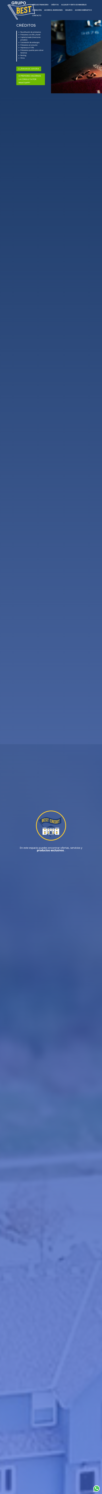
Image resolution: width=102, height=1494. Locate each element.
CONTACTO (36, 16)
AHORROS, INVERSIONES (53, 10)
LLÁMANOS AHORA (28, 69)
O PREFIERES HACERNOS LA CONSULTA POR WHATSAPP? (30, 79)
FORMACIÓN (37, 10)
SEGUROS (68, 10)
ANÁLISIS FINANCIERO (40, 5)
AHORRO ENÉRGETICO (83, 10)
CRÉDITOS (55, 5)
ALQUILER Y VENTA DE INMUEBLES (74, 5)
